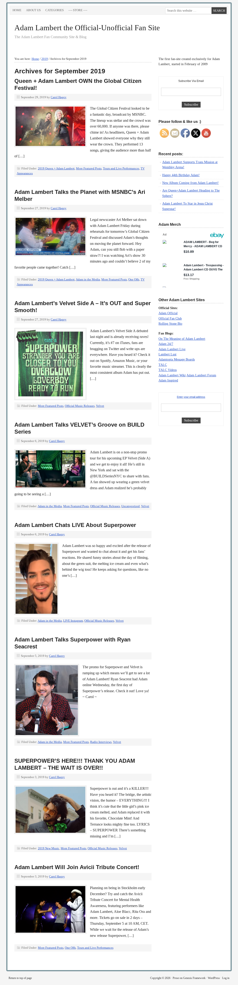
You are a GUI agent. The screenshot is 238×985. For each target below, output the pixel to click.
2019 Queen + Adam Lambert (56, 168)
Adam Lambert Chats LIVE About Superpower (75, 525)
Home (17, 10)
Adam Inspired (168, 380)
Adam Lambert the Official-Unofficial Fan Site (87, 28)
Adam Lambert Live (172, 349)
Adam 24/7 (166, 344)
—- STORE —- (77, 10)
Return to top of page (20, 978)
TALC (163, 365)
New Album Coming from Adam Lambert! (190, 183)
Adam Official (168, 313)
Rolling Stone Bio (170, 323)
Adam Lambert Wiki (172, 375)
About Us (33, 10)
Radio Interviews (101, 742)
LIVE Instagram (73, 620)
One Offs (133, 279)
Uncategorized (130, 506)
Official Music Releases (80, 406)
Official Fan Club (170, 318)
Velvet (100, 406)
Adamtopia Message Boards (177, 359)
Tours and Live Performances (121, 168)
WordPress (214, 978)
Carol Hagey (58, 97)
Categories (53, 10)
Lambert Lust (167, 354)
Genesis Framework (194, 978)
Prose (176, 978)
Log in (225, 978)
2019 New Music (48, 848)
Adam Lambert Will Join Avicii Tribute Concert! (76, 867)
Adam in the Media (88, 279)
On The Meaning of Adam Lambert (182, 339)
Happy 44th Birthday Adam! (181, 175)
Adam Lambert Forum (201, 375)
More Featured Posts (89, 168)
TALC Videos (168, 370)
